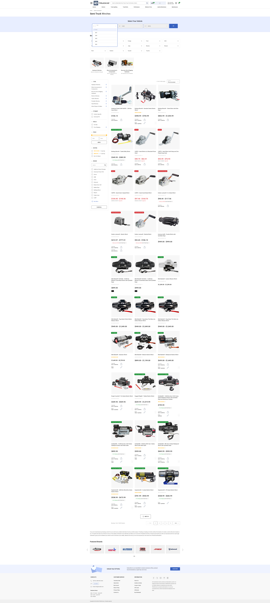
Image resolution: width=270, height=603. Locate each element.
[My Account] (176, 3)
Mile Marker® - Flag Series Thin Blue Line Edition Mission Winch (145, 319)
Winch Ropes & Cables (96, 106)
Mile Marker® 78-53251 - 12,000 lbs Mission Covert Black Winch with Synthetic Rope (145, 280)
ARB (95, 177)
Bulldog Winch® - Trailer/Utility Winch (120, 151)
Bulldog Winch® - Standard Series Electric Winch (145, 109)
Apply (99, 142)
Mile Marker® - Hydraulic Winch (119, 354)
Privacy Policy (117, 590)
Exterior (103, 7)
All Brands (136, 590)
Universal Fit (97, 116)
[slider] (91, 135)
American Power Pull (99, 172)
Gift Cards (136, 587)
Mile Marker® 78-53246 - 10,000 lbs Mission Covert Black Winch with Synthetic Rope (121, 280)
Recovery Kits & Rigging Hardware (97, 92)
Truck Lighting (114, 7)
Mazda (148, 46)
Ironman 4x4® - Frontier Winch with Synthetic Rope (167, 235)
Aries (95, 179)
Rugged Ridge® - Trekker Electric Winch (144, 396)
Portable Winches (95, 101)
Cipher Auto (96, 195)
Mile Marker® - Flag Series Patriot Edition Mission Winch (121, 319)
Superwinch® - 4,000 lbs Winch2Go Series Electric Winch (121, 490)
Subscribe (175, 568)
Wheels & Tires (148, 7)
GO (173, 25)
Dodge (129, 41)
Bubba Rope (96, 187)
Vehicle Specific (97, 114)
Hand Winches (94, 103)
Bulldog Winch (97, 190)
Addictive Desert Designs (100, 169)
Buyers (95, 192)
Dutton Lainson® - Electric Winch (119, 234)
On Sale (95, 124)
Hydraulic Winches (95, 84)
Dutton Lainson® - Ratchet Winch (143, 234)
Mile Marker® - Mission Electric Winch (144, 354)
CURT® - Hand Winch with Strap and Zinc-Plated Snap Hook (168, 152)
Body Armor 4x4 (97, 185)
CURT (95, 197)
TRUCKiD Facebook (153, 577)
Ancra (95, 174)
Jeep (129, 46)
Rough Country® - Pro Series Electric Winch (122, 396)
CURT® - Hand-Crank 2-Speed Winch (120, 193)
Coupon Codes (137, 585)
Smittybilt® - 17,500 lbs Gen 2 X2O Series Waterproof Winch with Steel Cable (121, 444)
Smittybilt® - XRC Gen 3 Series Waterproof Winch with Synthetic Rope (168, 444)
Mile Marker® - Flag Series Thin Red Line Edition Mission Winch (168, 319)
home (91, 10)
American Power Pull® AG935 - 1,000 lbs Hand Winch (121, 109)
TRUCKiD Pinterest (164, 577)
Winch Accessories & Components (96, 88)
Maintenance (175, 7)
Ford (147, 41)
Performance (137, 7)
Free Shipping (97, 127)
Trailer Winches (95, 98)
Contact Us (116, 592)
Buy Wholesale (137, 592)
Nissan (166, 46)
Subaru (111, 50)
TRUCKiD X (157, 577)
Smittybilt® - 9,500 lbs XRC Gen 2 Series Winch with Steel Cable (145, 444)
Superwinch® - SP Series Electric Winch (168, 490)
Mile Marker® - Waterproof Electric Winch (168, 354)
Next (176, 523)
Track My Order (117, 580)
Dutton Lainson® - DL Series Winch (167, 193)
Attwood (96, 182)
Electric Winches (95, 96)
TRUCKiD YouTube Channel (160, 577)
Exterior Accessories (97, 10)
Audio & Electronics (162, 7)
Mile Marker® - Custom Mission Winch (167, 279)
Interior (94, 7)
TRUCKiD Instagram (167, 577)
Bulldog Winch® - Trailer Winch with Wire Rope (168, 109)
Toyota (148, 50)
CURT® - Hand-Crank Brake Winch (143, 193)
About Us (136, 580)
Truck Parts (125, 7)
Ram (92, 50)
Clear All (99, 207)
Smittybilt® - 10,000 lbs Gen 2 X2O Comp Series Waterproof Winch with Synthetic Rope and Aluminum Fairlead (168, 397)
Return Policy (116, 587)
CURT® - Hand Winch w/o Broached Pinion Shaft (145, 152)
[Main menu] (91, 3)
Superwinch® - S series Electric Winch (144, 490)
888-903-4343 (171, 3)
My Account (116, 585)
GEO (165, 41)
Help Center (116, 583)
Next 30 (147, 516)
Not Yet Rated (97, 156)
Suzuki (129, 50)
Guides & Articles (138, 583)
